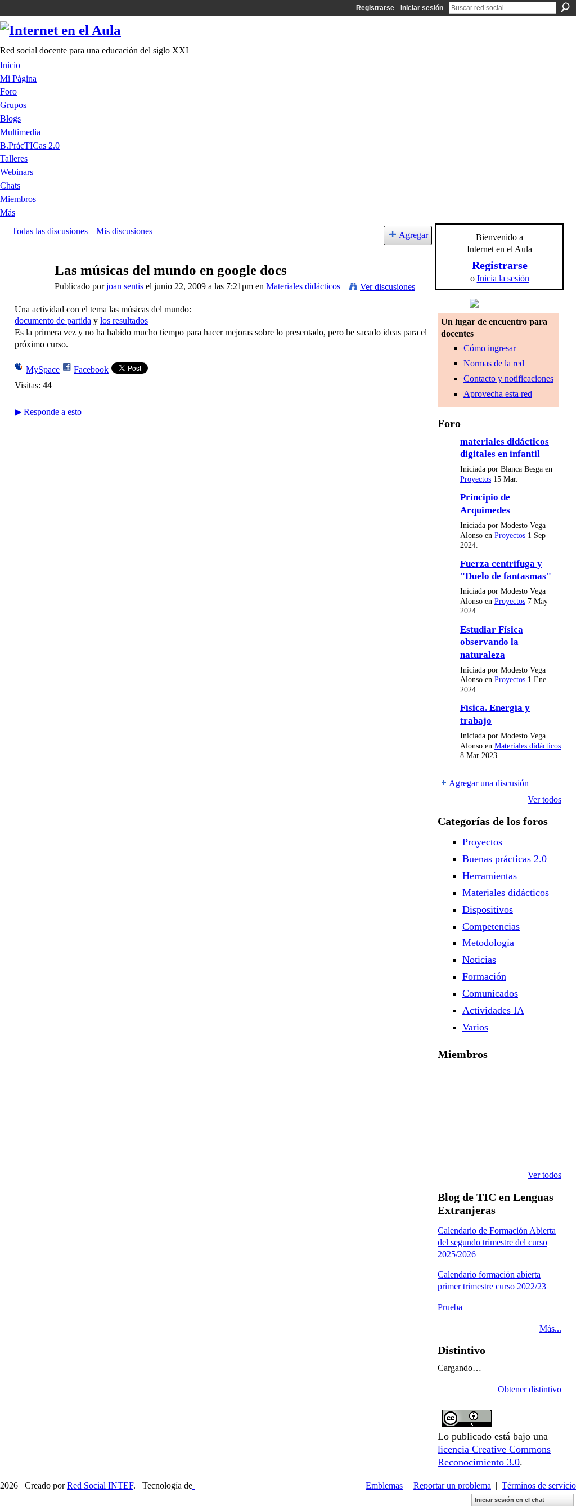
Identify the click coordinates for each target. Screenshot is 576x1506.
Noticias (479, 959)
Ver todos (544, 799)
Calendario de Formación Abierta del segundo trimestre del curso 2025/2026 (497, 1242)
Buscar (565, 7)
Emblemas (384, 1485)
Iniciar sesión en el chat (509, 1499)
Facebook (91, 369)
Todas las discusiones (50, 231)
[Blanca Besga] (508, 1114)
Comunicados (490, 993)
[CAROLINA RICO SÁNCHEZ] (537, 1144)
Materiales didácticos (303, 286)
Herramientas (489, 875)
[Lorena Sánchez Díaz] (451, 1114)
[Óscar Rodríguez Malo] (508, 1083)
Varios (475, 1027)
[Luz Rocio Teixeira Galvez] (537, 1114)
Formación (484, 976)
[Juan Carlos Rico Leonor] (479, 1114)
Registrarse (375, 8)
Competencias (491, 926)
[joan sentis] (30, 292)
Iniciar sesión (421, 8)
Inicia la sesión (503, 278)
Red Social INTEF (100, 1485)
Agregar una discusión (489, 783)
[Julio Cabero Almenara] (479, 1144)
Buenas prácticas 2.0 (504, 858)
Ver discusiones (387, 287)
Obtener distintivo (529, 1389)
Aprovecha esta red (498, 393)
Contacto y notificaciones (509, 378)
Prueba (450, 1307)
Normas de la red (494, 363)
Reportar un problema (452, 1485)
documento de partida (53, 320)
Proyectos (475, 479)
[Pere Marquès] (451, 1144)
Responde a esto (48, 411)
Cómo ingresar (490, 348)
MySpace (43, 369)
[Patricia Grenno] (508, 1144)
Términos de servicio (539, 1485)
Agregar (413, 235)
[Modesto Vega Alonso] (537, 1083)
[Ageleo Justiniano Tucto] (451, 1083)
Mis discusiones (124, 231)
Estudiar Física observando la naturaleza (491, 642)
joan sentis (124, 286)
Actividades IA (493, 1010)
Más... (550, 1328)
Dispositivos (487, 909)
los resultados (124, 320)
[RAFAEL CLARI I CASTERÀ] (479, 1083)
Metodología (488, 942)
